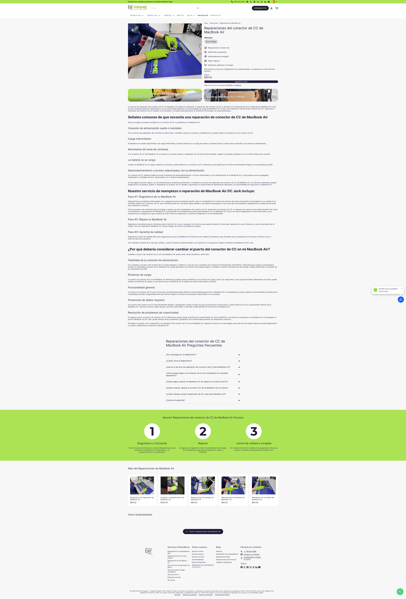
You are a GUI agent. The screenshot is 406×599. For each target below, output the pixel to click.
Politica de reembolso (206, 595)
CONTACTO (215, 15)
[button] (400, 591)
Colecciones (214, 23)
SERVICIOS (152, 15)
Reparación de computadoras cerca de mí (203, 566)
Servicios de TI (173, 575)
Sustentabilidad (198, 560)
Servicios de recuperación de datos (179, 566)
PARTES (168, 15)
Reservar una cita (174, 577)
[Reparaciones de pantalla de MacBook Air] (203, 490)
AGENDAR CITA (260, 8)
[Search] (197, 8)
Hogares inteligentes (224, 562)
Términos (177, 595)
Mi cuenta (171, 580)
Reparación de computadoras (227, 554)
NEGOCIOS (203, 15)
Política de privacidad (189, 595)
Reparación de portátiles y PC (177, 561)
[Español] (275, 1)
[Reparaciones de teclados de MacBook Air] (233, 490)
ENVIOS (180, 15)
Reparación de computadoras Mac (178, 552)
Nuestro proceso (198, 557)
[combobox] (175, 8)
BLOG (190, 15)
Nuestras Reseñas (199, 562)
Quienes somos (198, 551)
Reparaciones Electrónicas (226, 560)
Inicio (206, 23)
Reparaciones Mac (223, 557)
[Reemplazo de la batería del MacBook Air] (264, 490)
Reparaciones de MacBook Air (230, 23)
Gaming (219, 551)
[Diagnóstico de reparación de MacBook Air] (142, 490)
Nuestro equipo (198, 554)
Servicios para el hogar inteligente (176, 571)
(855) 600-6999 (239, 2)
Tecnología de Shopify (222, 595)
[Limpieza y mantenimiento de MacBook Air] (172, 490)
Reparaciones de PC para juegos (177, 557)
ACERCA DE (136, 15)
